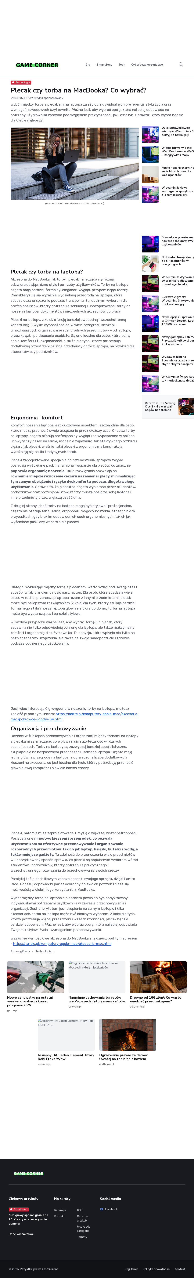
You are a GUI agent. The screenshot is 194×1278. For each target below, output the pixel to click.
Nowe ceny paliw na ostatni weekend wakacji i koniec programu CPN (30, 1001)
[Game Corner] (37, 64)
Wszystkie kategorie (83, 1229)
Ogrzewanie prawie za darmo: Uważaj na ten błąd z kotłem (123, 1057)
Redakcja (60, 1210)
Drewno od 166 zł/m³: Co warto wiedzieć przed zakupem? (155, 999)
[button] (181, 64)
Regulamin (131, 1269)
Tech (121, 64)
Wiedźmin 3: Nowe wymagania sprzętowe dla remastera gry (177, 191)
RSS (79, 1210)
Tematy (82, 1237)
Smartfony (104, 64)
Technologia (23, 82)
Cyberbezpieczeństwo (147, 64)
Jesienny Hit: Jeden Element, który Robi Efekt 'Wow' (66, 1057)
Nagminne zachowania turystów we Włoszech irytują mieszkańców (97, 999)
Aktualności (20, 1209)
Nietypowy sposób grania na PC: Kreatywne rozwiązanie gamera (28, 1219)
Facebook (111, 1209)
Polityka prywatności (156, 1269)
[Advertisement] (97, 29)
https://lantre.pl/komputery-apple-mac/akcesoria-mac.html (62, 943)
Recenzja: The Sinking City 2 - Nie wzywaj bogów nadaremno (160, 406)
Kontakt (59, 1216)
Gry (88, 64)
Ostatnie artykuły (82, 1218)
